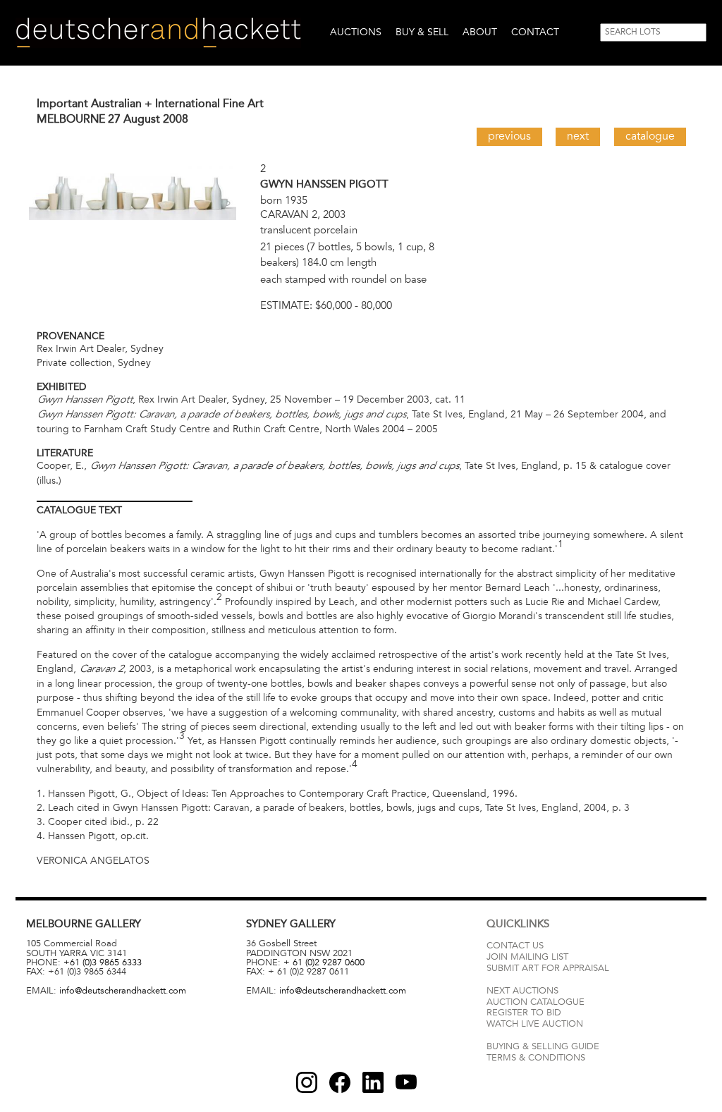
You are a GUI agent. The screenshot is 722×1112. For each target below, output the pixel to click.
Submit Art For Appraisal (548, 968)
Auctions (355, 32)
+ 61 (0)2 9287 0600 (324, 962)
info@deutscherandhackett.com (122, 990)
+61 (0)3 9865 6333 (102, 962)
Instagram (306, 1082)
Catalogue (650, 136)
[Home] (158, 33)
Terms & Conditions (536, 1057)
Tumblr (373, 1082)
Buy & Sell (422, 32)
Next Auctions (522, 990)
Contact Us (515, 945)
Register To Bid (524, 1012)
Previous (509, 136)
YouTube (406, 1082)
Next (578, 136)
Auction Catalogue (536, 1002)
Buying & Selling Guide (543, 1046)
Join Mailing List (527, 957)
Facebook (339, 1082)
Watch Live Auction (535, 1023)
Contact (535, 32)
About (480, 32)
